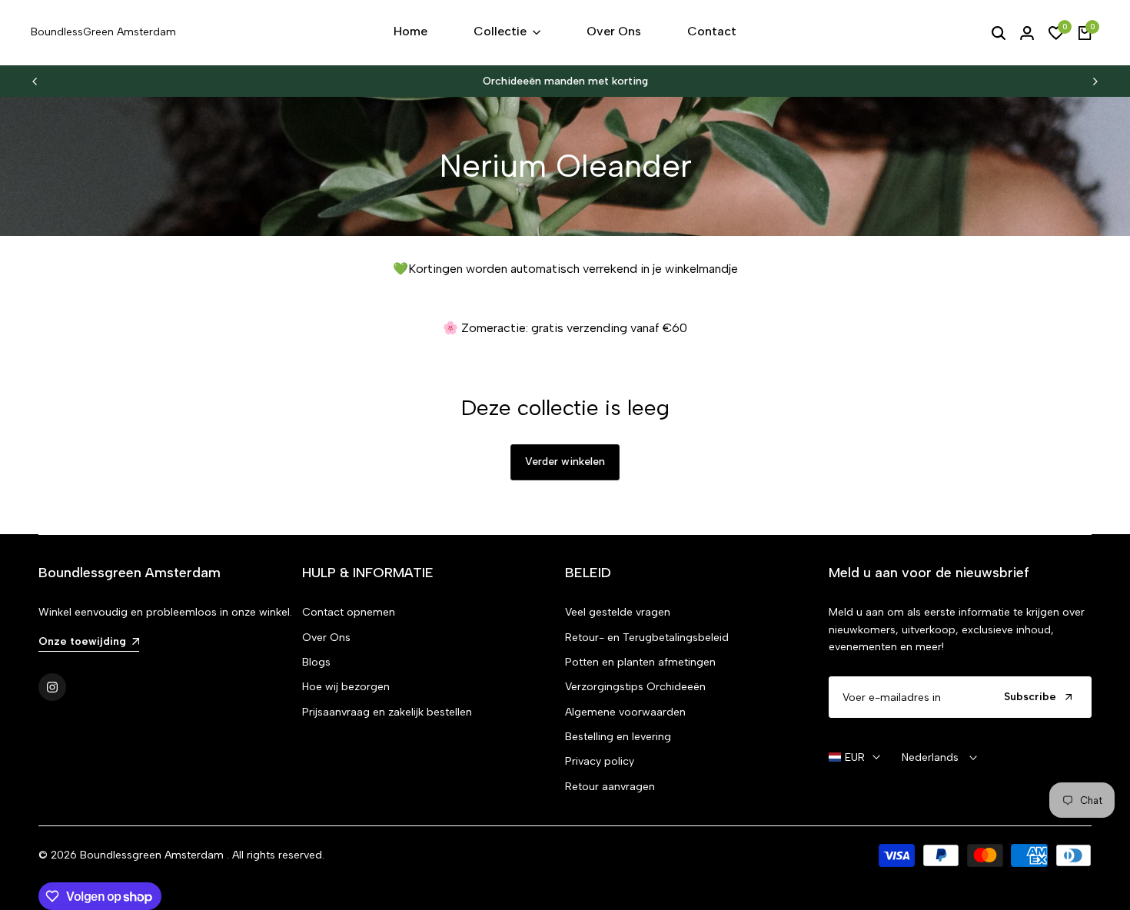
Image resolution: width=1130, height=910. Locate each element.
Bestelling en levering (618, 736)
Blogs (316, 662)
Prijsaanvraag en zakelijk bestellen (387, 712)
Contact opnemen (348, 612)
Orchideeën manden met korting (565, 81)
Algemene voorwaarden (625, 712)
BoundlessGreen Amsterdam (103, 31)
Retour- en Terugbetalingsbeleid (647, 637)
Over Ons (326, 637)
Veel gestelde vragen (617, 612)
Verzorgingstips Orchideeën (635, 686)
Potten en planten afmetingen (640, 662)
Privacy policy (599, 761)
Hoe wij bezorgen (346, 686)
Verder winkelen (565, 461)
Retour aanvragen (610, 786)
